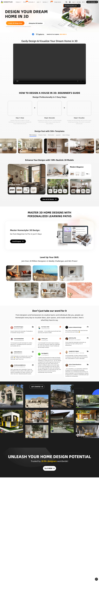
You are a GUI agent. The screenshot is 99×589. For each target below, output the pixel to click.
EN (82, 2)
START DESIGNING (91, 2)
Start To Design (19, 108)
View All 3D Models (48, 199)
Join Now (79, 2)
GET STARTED (35, 390)
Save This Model (26, 179)
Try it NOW (48, 468)
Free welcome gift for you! (71, 5)
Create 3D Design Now (15, 23)
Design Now (18, 146)
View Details (11, 400)
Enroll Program (16, 241)
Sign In (73, 2)
